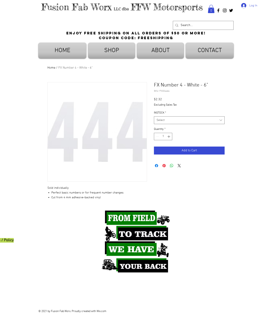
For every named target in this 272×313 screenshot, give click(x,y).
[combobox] (189, 120)
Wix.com (101, 311)
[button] (211, 9)
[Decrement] (157, 136)
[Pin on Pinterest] (164, 165)
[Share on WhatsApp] (171, 165)
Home (51, 68)
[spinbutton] (163, 136)
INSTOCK (160, 113)
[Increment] (169, 136)
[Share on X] (179, 165)
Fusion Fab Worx (76, 7)
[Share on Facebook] (156, 165)
